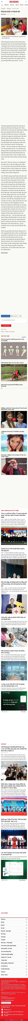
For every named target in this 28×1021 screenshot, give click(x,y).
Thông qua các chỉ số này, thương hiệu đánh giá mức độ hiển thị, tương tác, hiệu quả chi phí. (14, 857)
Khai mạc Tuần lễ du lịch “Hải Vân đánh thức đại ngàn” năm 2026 (13, 820)
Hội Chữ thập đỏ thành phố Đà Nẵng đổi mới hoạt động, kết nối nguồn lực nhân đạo (14, 584)
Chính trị (12, 4)
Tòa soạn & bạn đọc (6, 951)
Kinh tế (21, 4)
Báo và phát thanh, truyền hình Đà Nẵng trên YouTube (13, 1015)
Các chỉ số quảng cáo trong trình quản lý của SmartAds (13, 853)
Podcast (3, 971)
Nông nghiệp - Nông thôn (7, 963)
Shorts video (4, 974)
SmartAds (5, 711)
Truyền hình (4, 960)
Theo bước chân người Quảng (8, 945)
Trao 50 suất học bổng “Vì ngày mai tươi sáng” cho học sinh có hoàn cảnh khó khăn (14, 515)
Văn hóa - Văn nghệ (6, 931)
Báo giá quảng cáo (6, 1002)
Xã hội (17, 4)
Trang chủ (3, 8)
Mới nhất (7, 4)
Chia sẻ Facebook (6, 316)
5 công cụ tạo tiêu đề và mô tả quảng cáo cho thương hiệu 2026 (13, 685)
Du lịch (2, 928)
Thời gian (6, 331)
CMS (12, 1019)
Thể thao (3, 936)
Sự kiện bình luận (5, 969)
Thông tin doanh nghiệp (7, 954)
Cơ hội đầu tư (4, 966)
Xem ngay (23, 711)
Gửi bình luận (6, 325)
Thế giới (3, 939)
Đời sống (9, 8)
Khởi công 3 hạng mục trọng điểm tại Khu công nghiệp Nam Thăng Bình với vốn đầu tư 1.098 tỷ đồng (13, 786)
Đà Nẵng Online (7, 1009)
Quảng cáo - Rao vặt (6, 957)
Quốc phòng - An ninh (6, 948)
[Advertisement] (14, 269)
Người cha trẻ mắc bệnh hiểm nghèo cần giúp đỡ (13, 549)
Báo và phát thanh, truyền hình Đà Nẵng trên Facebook (13, 1012)
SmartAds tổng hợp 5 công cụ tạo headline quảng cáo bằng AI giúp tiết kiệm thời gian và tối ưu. (13, 688)
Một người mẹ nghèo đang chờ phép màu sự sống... (13, 651)
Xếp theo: (2, 331)
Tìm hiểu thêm (22, 880)
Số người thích (12, 331)
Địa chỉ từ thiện (15, 8)
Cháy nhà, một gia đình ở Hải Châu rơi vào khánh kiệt (13, 618)
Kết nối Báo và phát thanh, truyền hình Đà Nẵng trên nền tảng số (13, 1006)
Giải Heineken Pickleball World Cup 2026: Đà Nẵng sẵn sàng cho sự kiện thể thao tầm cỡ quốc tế (14, 748)
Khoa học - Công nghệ (6, 942)
